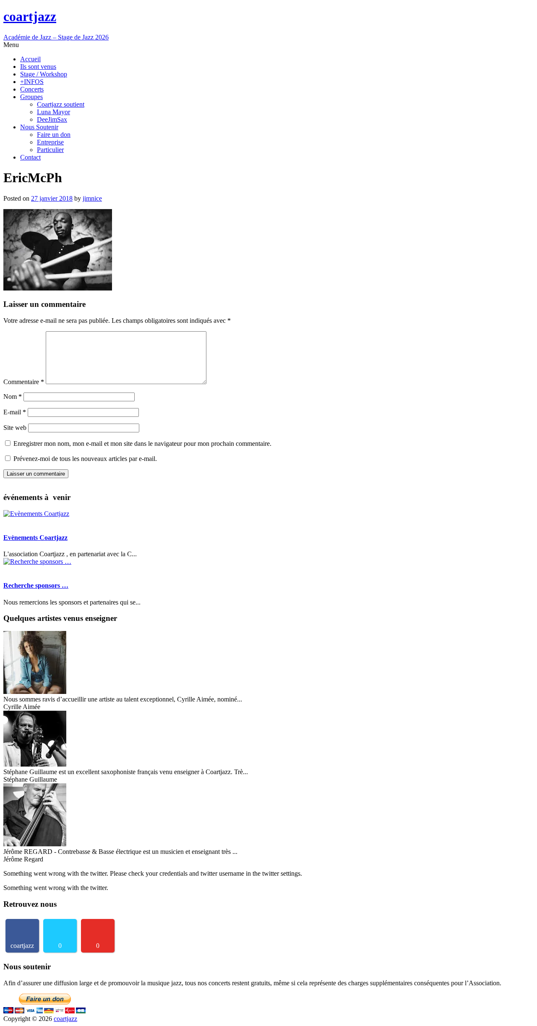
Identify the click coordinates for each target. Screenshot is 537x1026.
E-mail (14, 412)
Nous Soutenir (39, 127)
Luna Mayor (53, 111)
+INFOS (32, 81)
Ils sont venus (38, 66)
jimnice (92, 198)
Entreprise (50, 142)
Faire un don (53, 134)
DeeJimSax (52, 119)
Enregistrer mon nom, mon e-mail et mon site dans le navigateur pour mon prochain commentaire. (142, 443)
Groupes (31, 96)
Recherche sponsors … (35, 585)
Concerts (32, 89)
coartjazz (65, 1018)
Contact (30, 157)
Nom (12, 396)
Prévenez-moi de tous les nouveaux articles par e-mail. (85, 458)
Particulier (50, 149)
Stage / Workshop (43, 74)
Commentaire (23, 381)
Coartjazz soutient (60, 104)
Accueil (30, 59)
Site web (14, 427)
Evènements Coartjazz (35, 537)
